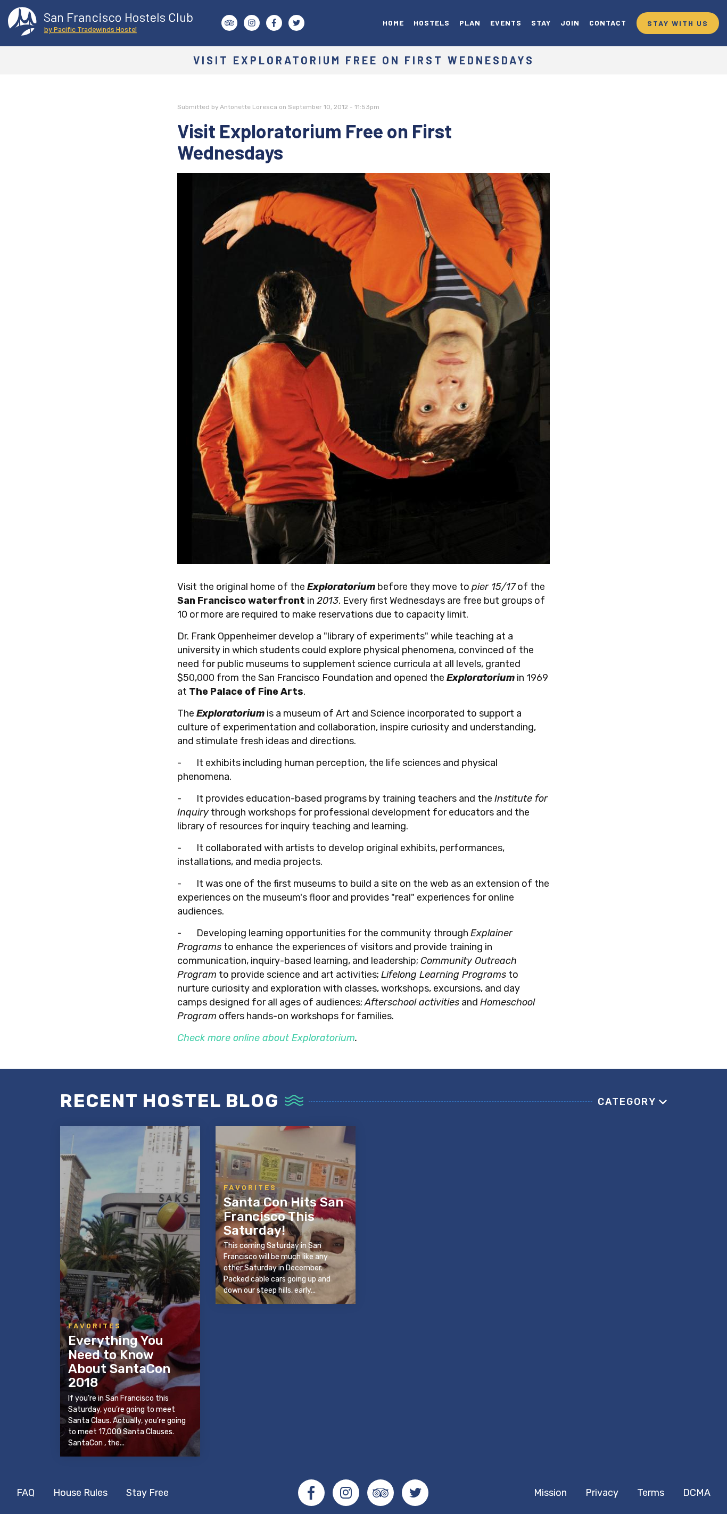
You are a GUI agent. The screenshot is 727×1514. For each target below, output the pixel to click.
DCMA (697, 1493)
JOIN (570, 22)
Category (627, 1102)
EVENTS (506, 22)
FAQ (25, 1493)
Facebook (311, 1492)
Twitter (415, 1492)
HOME (393, 22)
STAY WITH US (677, 23)
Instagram (346, 1492)
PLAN (470, 22)
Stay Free (147, 1493)
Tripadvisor (380, 1492)
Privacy (601, 1493)
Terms (650, 1493)
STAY (541, 22)
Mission (550, 1493)
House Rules (80, 1493)
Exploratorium (323, 1038)
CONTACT (607, 22)
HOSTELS (432, 22)
